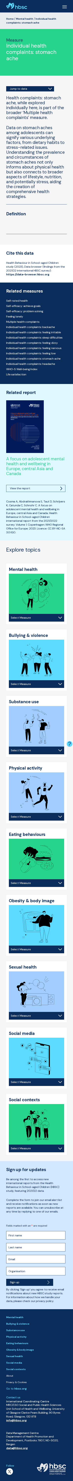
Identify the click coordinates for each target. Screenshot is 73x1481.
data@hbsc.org (17, 1448)
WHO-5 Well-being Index (21, 369)
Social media (14, 1362)
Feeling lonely (14, 316)
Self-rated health (17, 301)
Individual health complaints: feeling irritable (33, 332)
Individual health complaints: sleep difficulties (34, 337)
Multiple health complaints (23, 322)
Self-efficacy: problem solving (24, 311)
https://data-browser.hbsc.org (27, 274)
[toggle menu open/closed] (64, 6)
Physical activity (16, 1336)
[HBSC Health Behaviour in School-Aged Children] (16, 6)
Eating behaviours (17, 1343)
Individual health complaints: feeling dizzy (32, 343)
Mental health (24, 18)
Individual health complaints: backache (30, 327)
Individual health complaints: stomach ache (33, 358)
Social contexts (16, 1369)
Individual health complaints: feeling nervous (33, 348)
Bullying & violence (17, 1323)
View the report (20, 488)
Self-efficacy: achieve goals (23, 306)
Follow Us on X (9, 1471)
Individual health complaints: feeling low (30, 353)
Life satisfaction (16, 374)
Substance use (15, 1330)
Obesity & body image (20, 1349)
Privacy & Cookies (16, 1382)
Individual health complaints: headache (30, 364)
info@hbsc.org (16, 1420)
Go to (16, 1388)
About (9, 1375)
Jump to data (18, 89)
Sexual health (14, 1356)
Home (9, 18)
